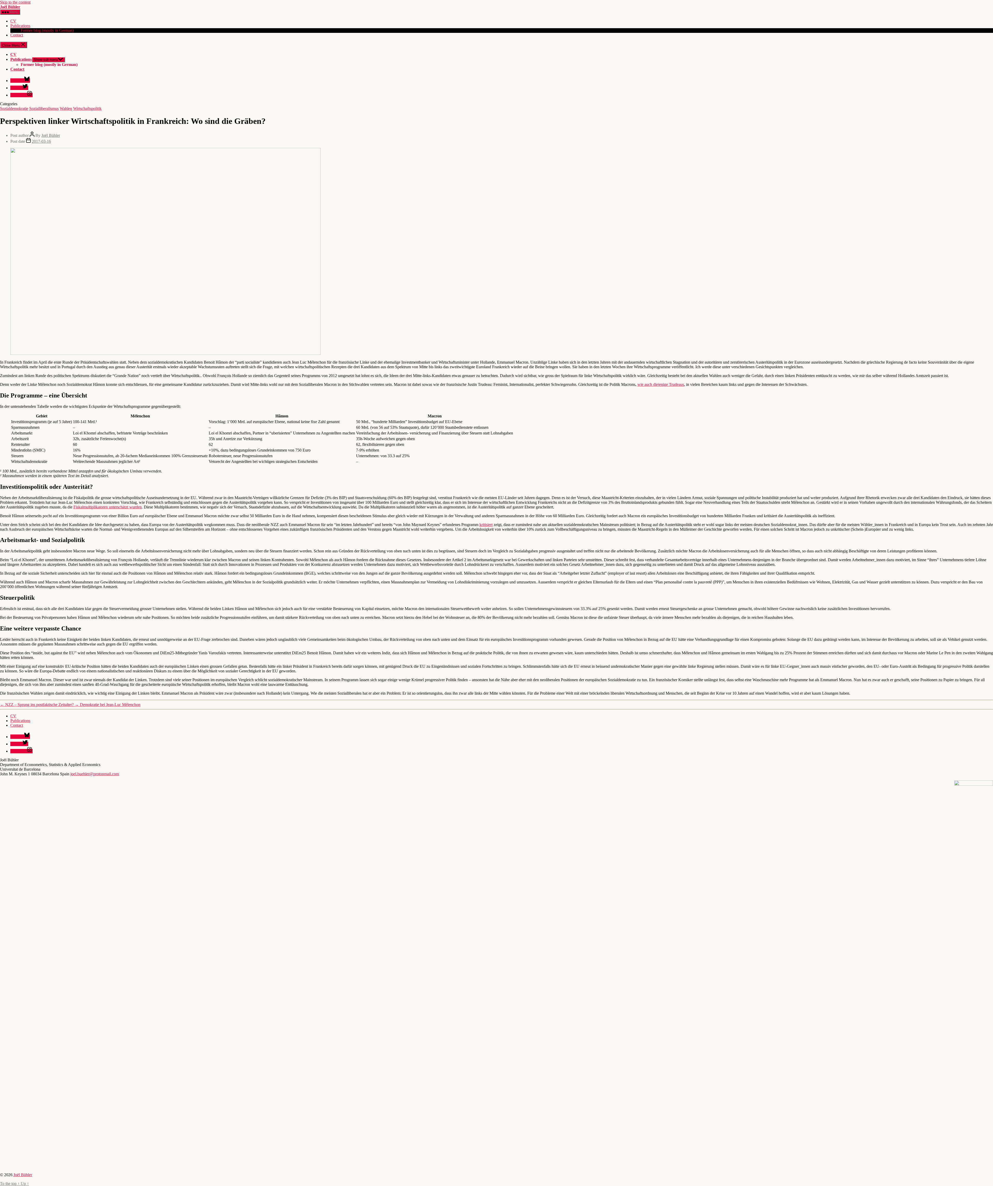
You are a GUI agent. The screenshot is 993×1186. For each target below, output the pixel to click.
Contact (16, 35)
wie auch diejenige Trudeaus (660, 384)
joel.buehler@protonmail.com (94, 774)
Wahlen (66, 108)
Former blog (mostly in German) (47, 30)
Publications (20, 26)
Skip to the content (15, 2)
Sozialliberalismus (44, 108)
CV (13, 21)
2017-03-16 (41, 141)
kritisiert (486, 524)
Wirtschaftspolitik (87, 108)
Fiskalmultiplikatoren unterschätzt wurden (107, 507)
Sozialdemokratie (14, 108)
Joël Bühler (10, 7)
